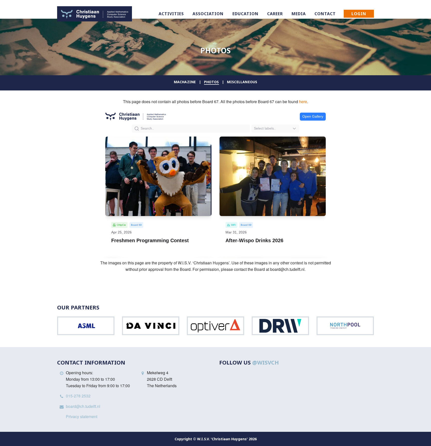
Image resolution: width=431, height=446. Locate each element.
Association (208, 13)
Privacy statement (81, 416)
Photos (211, 81)
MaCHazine (185, 81)
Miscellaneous (242, 81)
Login (358, 13)
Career (275, 13)
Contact (325, 13)
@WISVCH (265, 362)
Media (299, 13)
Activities (171, 13)
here (303, 101)
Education (245, 13)
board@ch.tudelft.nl (83, 406)
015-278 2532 (78, 396)
